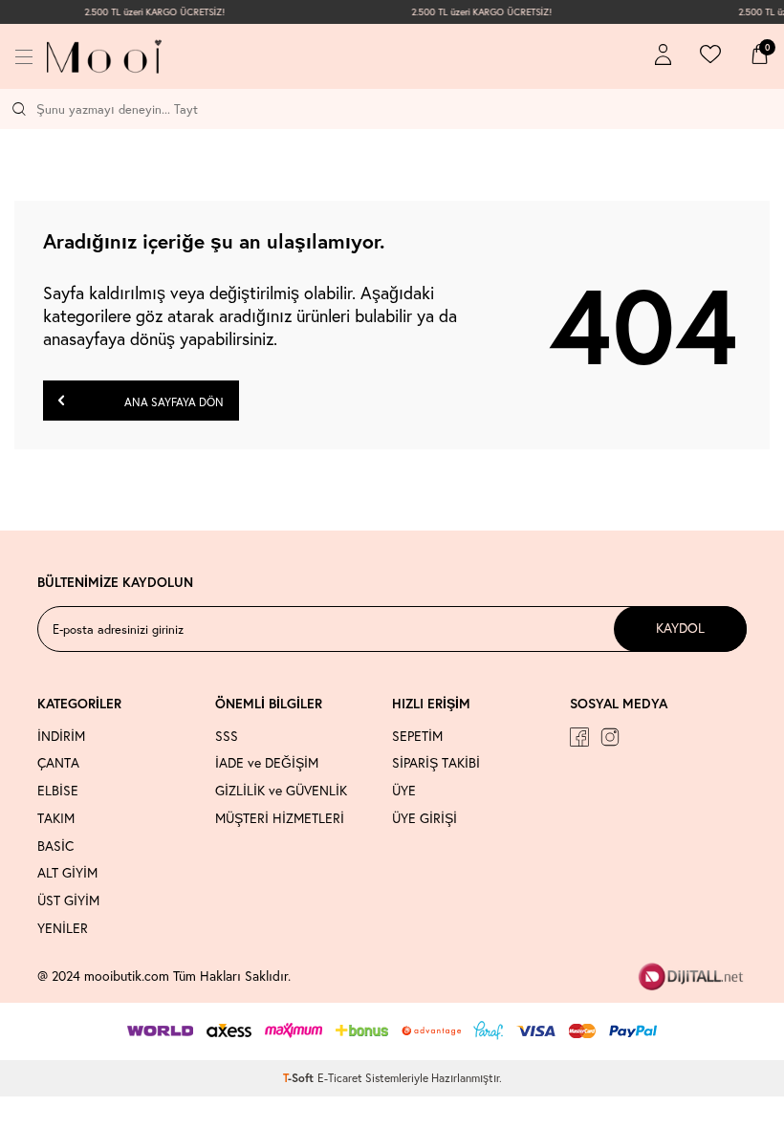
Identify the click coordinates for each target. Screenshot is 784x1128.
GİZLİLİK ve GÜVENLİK (281, 790)
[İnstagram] (610, 737)
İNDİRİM (61, 736)
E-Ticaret (339, 1078)
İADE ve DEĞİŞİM (266, 762)
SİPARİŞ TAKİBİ (436, 762)
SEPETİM (417, 736)
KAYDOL (680, 628)
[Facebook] (579, 737)
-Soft (300, 1078)
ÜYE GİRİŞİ (424, 818)
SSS (226, 736)
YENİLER (62, 928)
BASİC (55, 846)
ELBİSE (57, 790)
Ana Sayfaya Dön (172, 402)
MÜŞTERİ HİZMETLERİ (279, 818)
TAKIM (56, 818)
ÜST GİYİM (68, 900)
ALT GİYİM (67, 872)
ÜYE (404, 790)
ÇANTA (58, 762)
